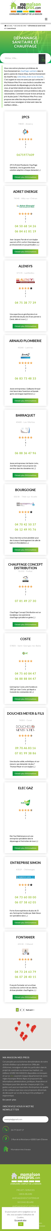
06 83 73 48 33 (25, 378)
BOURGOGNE (25, 490)
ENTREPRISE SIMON (25, 862)
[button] (23, 1039)
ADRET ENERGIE (25, 191)
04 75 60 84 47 (25, 673)
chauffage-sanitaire (28, 71)
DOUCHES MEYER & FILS (25, 713)
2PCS (25, 117)
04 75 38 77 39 (25, 302)
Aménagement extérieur (25, 1198)
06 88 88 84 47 (25, 678)
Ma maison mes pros (16, 1057)
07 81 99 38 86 (25, 753)
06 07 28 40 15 (25, 977)
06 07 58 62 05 (25, 902)
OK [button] (21, 1224)
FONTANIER (25, 937)
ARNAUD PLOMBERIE (25, 341)
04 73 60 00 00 (25, 897)
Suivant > (30, 1010)
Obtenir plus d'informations (25, 177)
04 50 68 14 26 (25, 226)
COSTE (25, 639)
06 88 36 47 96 (25, 453)
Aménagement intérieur (25, 1206)
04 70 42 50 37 (25, 524)
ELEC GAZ (25, 788)
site (11, 1076)
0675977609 (25, 155)
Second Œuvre (20, 26)
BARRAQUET (25, 415)
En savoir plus (9, 1099)
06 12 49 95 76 (25, 529)
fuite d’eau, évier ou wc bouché (30, 76)
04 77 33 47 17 (17, 1130)
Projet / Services (25, 1190)
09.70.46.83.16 (25, 748)
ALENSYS (25, 266)
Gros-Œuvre (25, 1194)
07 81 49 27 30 (25, 601)
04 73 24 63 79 (25, 971)
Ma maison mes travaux (21, 1149)
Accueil (9, 26)
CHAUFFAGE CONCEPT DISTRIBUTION (25, 566)
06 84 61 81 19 (25, 231)
